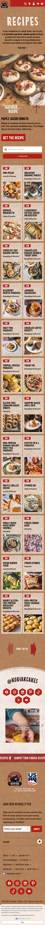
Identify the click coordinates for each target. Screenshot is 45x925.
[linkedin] (22, 692)
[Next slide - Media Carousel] (42, 725)
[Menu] (42, 4)
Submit (37, 828)
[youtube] (26, 700)
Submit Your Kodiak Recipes (19, 758)
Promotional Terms (22, 865)
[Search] (25, 4)
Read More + (22, 48)
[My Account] (33, 4)
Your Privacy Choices (13, 874)
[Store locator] (29, 4)
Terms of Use (19, 869)
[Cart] (38, 4)
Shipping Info (7, 869)
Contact (6, 855)
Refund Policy (7, 865)
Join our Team (23, 855)
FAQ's (13, 855)
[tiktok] (38, 692)
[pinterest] (30, 692)
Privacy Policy (32, 869)
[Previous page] (10, 649)
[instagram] (14, 692)
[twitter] (18, 700)
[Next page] (33, 649)
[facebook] (6, 692)
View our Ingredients (10, 860)
